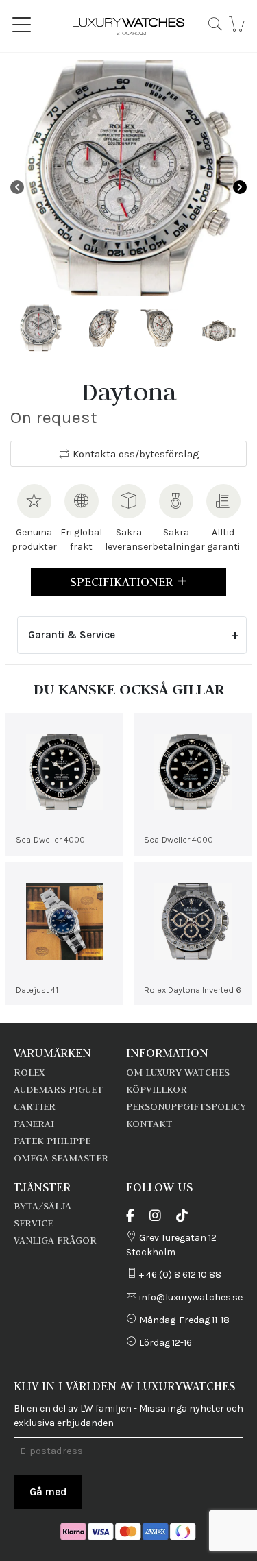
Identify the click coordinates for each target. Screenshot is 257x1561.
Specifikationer (123, 582)
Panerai (34, 1123)
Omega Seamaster (61, 1158)
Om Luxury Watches (178, 1072)
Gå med (47, 1492)
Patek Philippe (52, 1141)
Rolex (29, 1072)
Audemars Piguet (58, 1089)
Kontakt (149, 1123)
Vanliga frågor (55, 1240)
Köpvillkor (156, 1089)
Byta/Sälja (42, 1206)
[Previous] (17, 186)
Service (33, 1223)
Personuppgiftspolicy (186, 1106)
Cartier (35, 1106)
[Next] (240, 186)
